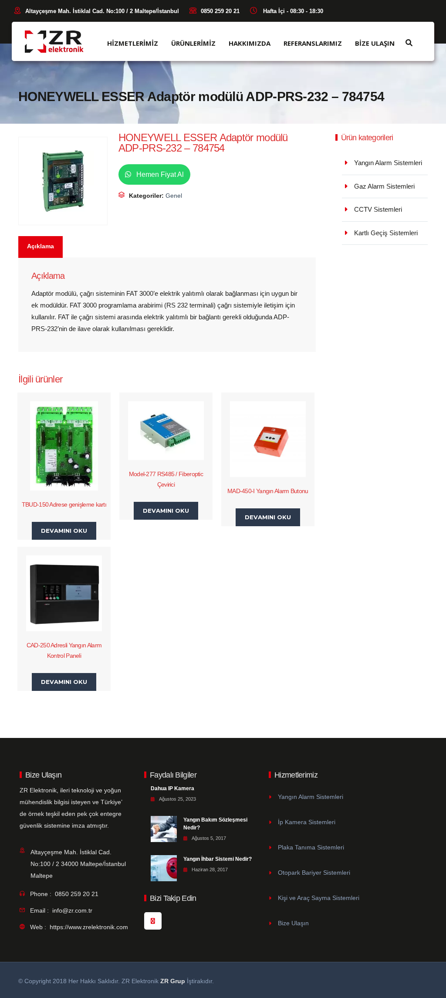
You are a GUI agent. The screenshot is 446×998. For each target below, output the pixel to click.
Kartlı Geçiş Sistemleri (386, 233)
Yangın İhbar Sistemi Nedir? (217, 859)
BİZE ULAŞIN (375, 43)
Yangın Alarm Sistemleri (388, 162)
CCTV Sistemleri (378, 209)
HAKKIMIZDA (249, 43)
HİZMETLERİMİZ (132, 43)
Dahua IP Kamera (172, 788)
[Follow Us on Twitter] (153, 921)
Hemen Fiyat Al (159, 174)
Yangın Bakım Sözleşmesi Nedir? (215, 824)
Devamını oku (64, 530)
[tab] (41, 247)
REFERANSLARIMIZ (313, 43)
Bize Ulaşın (293, 923)
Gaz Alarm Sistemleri (384, 186)
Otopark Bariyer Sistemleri (314, 872)
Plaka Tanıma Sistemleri (311, 847)
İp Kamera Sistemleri (306, 822)
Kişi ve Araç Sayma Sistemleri (318, 897)
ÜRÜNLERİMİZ (193, 43)
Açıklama (40, 246)
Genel (174, 195)
